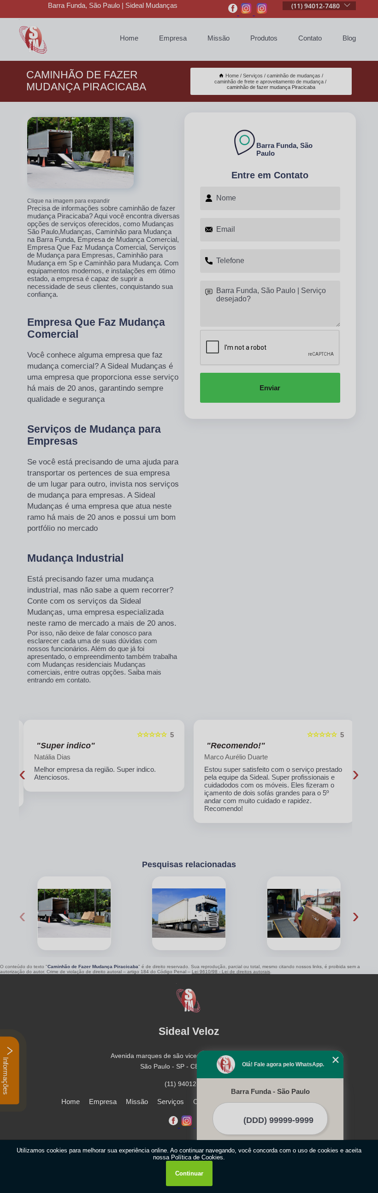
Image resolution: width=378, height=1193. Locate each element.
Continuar (189, 1173)
